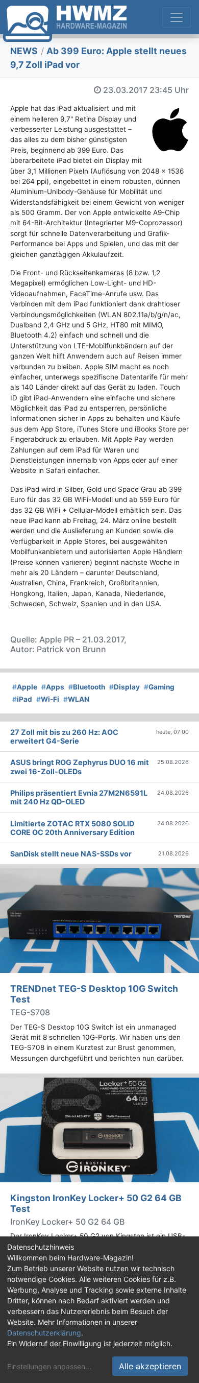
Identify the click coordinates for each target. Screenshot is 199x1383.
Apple (24, 687)
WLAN (76, 699)
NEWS (24, 50)
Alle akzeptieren (150, 1366)
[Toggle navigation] (176, 17)
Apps (52, 687)
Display (124, 687)
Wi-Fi (47, 699)
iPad (22, 699)
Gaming (159, 687)
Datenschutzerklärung (44, 1332)
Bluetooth (86, 687)
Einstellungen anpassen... (49, 1366)
